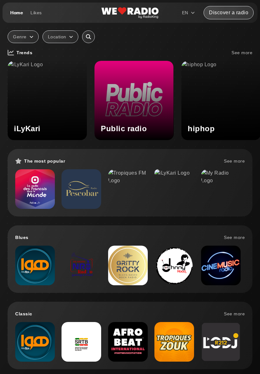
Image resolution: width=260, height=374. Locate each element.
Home (16, 12)
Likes (36, 12)
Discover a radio (228, 12)
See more (241, 52)
